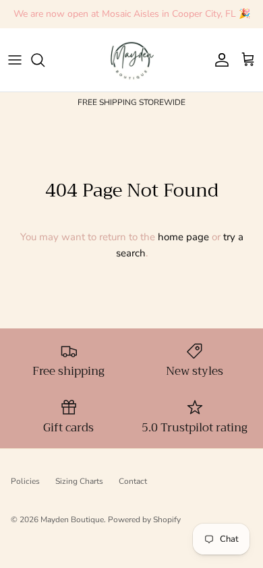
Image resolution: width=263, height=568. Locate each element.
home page (183, 237)
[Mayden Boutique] (132, 60)
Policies (25, 481)
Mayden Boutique (72, 519)
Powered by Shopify (144, 519)
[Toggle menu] (15, 60)
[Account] (218, 60)
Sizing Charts (79, 481)
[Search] (44, 60)
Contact (133, 481)
